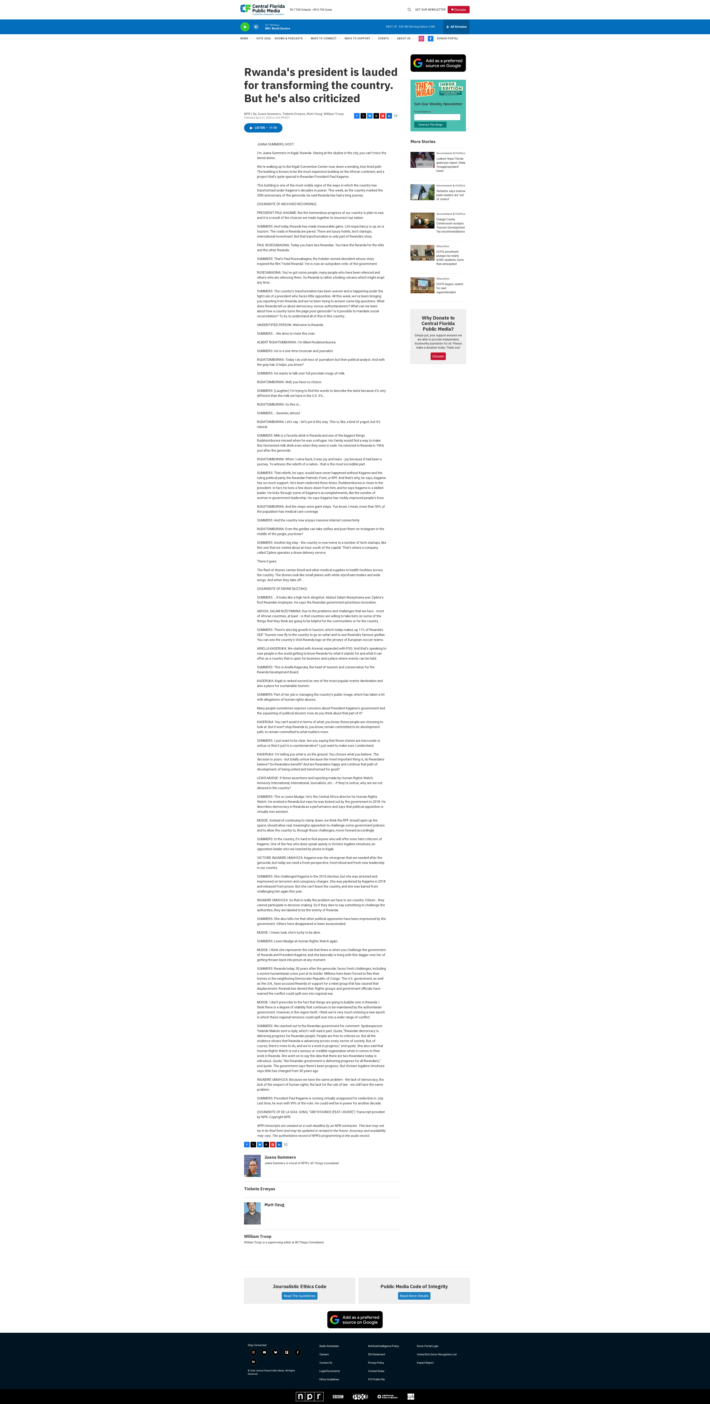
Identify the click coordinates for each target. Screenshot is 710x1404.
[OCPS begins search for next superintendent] (422, 285)
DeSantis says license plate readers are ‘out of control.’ (450, 195)
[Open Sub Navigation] (251, 38)
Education (442, 246)
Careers (324, 1354)
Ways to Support (357, 38)
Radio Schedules (329, 1346)
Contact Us (326, 1362)
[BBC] (338, 1396)
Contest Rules (376, 1371)
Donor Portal (447, 38)
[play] (245, 27)
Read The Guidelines (300, 1296)
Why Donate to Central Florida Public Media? (438, 323)
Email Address (423, 111)
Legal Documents (330, 1371)
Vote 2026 (263, 38)
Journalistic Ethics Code (299, 1286)
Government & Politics (450, 153)
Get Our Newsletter (430, 9)
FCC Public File (376, 1379)
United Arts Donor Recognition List (437, 1354)
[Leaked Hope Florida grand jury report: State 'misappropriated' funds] (422, 160)
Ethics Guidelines (329, 1379)
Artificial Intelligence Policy (383, 1346)
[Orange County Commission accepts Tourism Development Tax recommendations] (422, 221)
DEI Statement (376, 1354)
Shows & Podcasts (289, 38)
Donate (460, 10)
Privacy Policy (376, 1362)
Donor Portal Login (427, 1346)
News (244, 38)
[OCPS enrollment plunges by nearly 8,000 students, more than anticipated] (422, 253)
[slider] (262, 27)
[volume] (256, 27)
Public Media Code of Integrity (414, 1286)
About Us (404, 38)
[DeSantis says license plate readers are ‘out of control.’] (422, 192)
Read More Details (414, 1296)
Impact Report (425, 1362)
